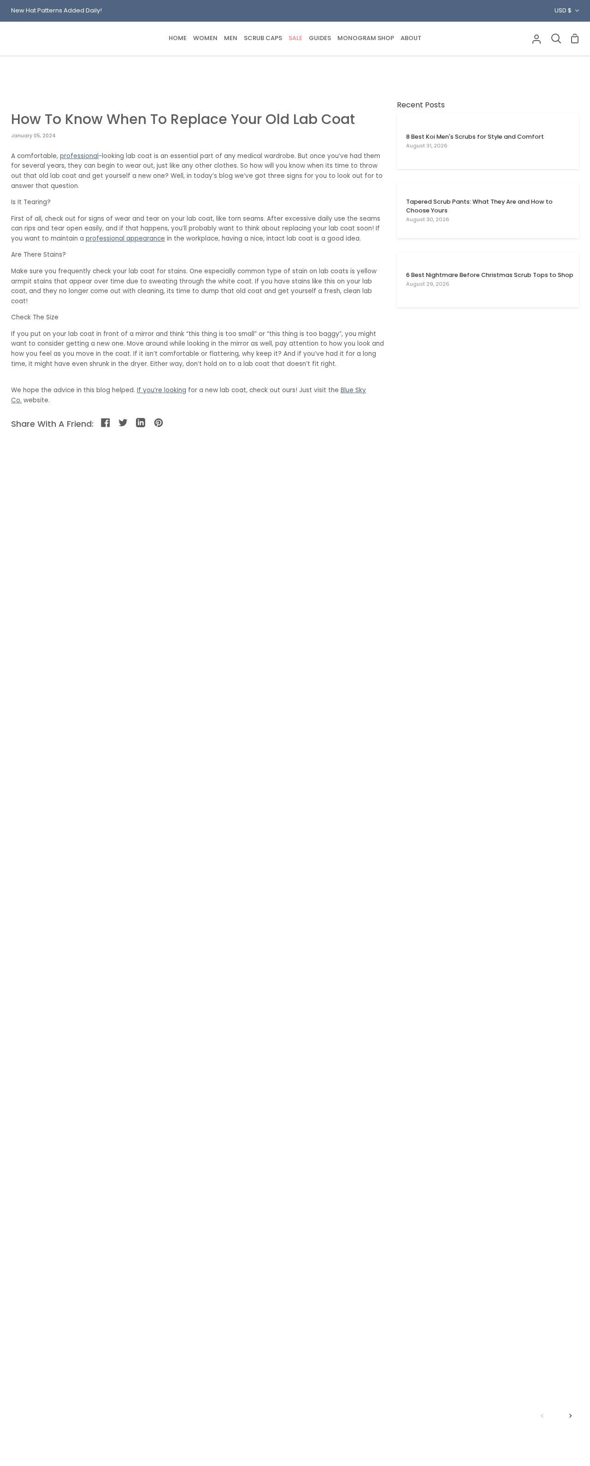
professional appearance (125, 238)
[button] (205, 39)
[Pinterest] (159, 423)
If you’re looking (161, 390)
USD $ (563, 10)
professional (79, 156)
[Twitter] (123, 423)
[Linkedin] (141, 423)
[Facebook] (106, 423)
